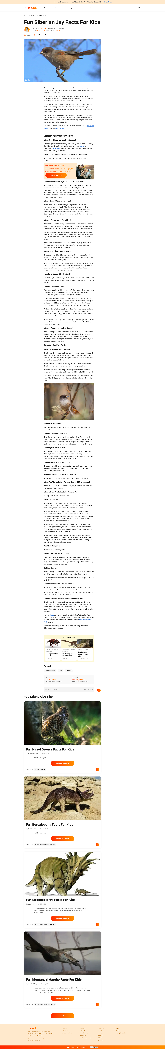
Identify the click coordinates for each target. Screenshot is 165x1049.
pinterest (100, 1033)
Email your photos (56, 175)
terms (117, 1030)
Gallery (30, 80)
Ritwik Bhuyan (42, 28)
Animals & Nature (83, 649)
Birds (60, 670)
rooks (82, 146)
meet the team (84, 1033)
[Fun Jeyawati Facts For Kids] (53, 643)
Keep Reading (64, 763)
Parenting (69, 8)
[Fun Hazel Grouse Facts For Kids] (62, 722)
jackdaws (56, 148)
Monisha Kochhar (40, 30)
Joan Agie (31, 904)
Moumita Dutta (33, 754)
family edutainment (85, 1038)
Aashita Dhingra (33, 984)
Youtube (100, 1040)
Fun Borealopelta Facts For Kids (49, 824)
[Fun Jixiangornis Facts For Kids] (69, 643)
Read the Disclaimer (53, 689)
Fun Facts (58, 8)
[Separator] (99, 690)
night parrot (59, 128)
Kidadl (25, 15)
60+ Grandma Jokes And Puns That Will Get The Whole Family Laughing (77, 2)
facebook (100, 1030)
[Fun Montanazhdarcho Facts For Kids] (62, 953)
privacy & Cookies (121, 1033)
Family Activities (45, 8)
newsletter (83, 1035)
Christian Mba (32, 829)
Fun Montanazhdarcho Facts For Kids (54, 979)
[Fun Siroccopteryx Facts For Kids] (62, 873)
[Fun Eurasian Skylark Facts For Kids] (85, 643)
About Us (82, 1030)
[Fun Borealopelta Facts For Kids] (62, 798)
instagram (100, 1035)
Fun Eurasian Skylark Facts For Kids (84, 654)
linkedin (100, 1038)
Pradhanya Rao (58, 30)
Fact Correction (88, 689)
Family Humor (81, 8)
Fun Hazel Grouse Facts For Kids (50, 749)
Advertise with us (67, 1033)
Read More (108, 2)
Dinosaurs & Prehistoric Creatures (52, 650)
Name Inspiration (95, 8)
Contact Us (65, 1030)
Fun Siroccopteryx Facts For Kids (50, 900)
